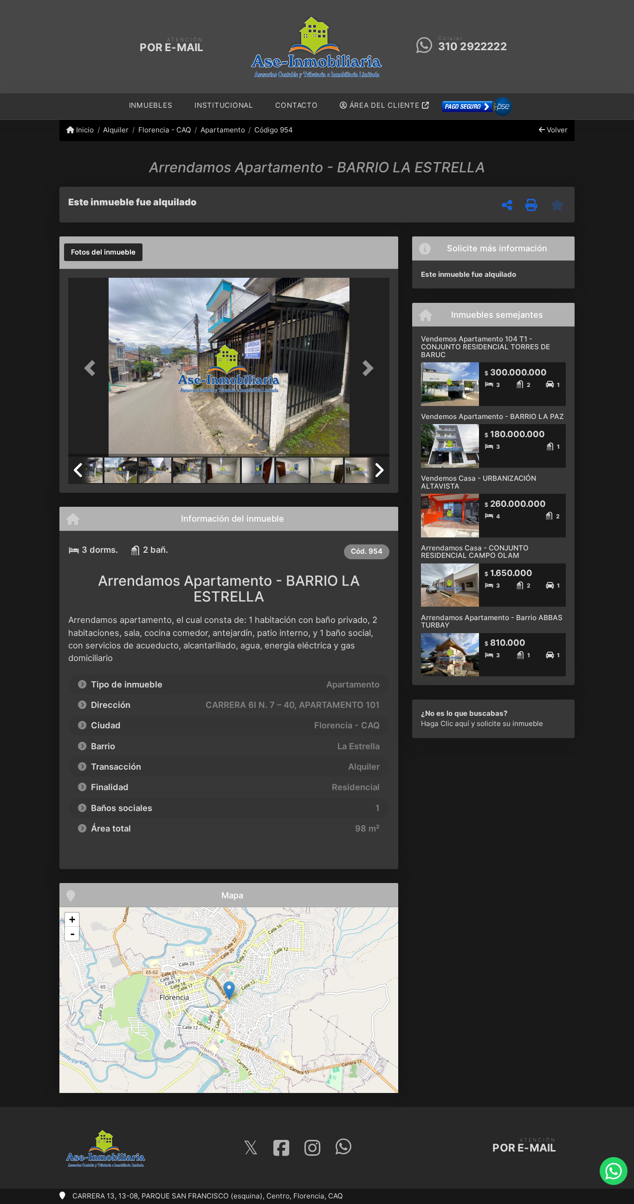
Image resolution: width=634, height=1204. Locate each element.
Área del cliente (384, 105)
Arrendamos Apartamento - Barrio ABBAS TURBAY (492, 621)
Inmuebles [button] (151, 105)
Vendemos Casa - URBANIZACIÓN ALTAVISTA (478, 482)
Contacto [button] (296, 105)
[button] (92, 368)
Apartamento (223, 129)
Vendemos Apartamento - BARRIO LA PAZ (492, 416)
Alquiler (116, 129)
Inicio (84, 129)
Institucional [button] (223, 105)
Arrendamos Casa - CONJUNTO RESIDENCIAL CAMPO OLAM (475, 551)
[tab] (103, 252)
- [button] (72, 933)
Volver (556, 129)
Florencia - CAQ (164, 129)
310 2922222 (472, 46)
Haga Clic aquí (445, 723)
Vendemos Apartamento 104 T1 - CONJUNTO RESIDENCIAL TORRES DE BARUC (485, 346)
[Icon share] (250, 1148)
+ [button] (72, 919)
